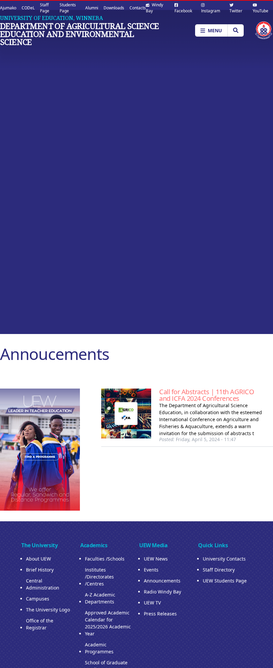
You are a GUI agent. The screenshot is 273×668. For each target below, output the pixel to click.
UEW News (156, 559)
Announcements (162, 581)
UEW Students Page (225, 581)
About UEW (38, 559)
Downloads (114, 8)
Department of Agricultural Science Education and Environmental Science (79, 34)
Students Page (68, 8)
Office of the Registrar (39, 624)
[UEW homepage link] (263, 30)
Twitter (235, 11)
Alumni (91, 8)
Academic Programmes (99, 648)
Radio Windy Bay (162, 591)
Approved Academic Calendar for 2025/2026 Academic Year (108, 623)
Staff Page (44, 8)
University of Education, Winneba (51, 18)
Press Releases (160, 613)
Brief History (40, 570)
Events (151, 570)
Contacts (138, 8)
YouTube (260, 11)
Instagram (210, 11)
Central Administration (42, 584)
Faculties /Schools (105, 559)
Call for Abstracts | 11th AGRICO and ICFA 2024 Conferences (206, 395)
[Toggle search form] (235, 30)
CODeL (28, 8)
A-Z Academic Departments (100, 598)
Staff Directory (219, 570)
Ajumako (8, 8)
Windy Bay (154, 8)
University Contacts (224, 559)
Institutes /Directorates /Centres (99, 577)
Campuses (37, 598)
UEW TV (152, 602)
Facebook (183, 11)
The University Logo (48, 609)
